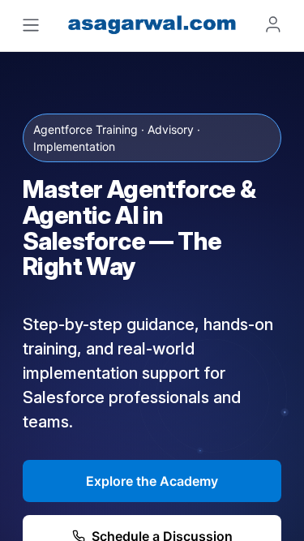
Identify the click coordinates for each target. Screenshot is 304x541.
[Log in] (273, 24)
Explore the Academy (152, 481)
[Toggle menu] (30, 25)
